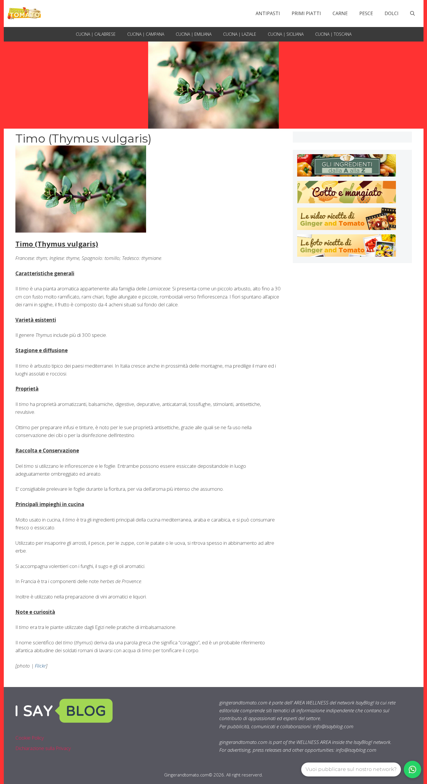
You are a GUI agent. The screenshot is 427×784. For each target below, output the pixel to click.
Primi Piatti (306, 13)
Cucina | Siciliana (286, 34)
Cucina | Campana (145, 34)
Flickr (40, 665)
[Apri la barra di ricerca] (412, 13)
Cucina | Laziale (239, 34)
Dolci (392, 13)
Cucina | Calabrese (96, 34)
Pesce (366, 13)
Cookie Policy (29, 737)
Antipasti (268, 13)
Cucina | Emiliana (193, 34)
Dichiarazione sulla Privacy (43, 748)
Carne (340, 13)
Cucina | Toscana (333, 34)
